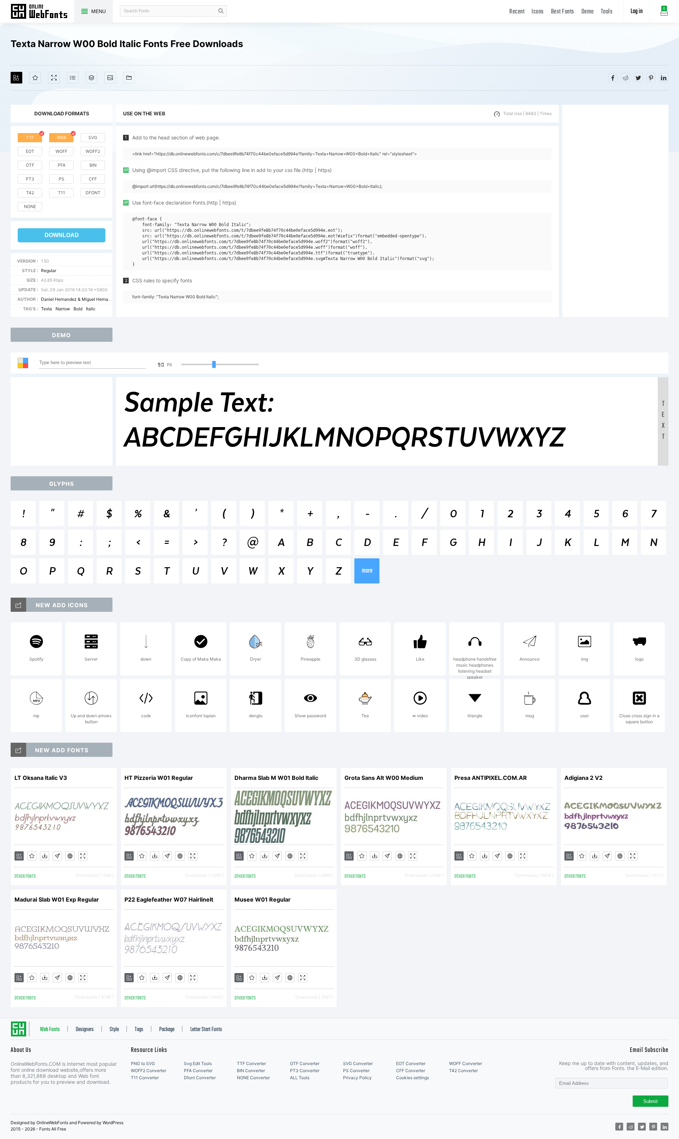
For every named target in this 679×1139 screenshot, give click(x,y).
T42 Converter (463, 1070)
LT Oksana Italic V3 (40, 777)
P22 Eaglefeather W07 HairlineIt (168, 899)
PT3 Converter (304, 1070)
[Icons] (110, 78)
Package (166, 1029)
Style (114, 1029)
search (221, 11)
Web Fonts (50, 1029)
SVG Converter (358, 1063)
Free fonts (42, 12)
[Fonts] (129, 78)
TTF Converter (251, 1063)
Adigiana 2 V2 (583, 777)
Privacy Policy (357, 1077)
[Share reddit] (625, 77)
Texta (46, 308)
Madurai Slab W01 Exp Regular (56, 899)
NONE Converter (253, 1077)
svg (92, 137)
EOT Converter (410, 1063)
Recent (516, 12)
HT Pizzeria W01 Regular (158, 777)
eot (30, 151)
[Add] (16, 78)
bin (93, 165)
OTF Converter (304, 1063)
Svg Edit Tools (198, 1063)
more (367, 571)
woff (62, 151)
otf (30, 165)
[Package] (91, 78)
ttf (30, 137)
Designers (85, 1029)
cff (93, 179)
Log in (637, 11)
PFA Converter (198, 1070)
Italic (90, 308)
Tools (607, 12)
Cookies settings (412, 1077)
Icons (538, 12)
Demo (587, 12)
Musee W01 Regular (262, 899)
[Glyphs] (73, 78)
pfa (61, 165)
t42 (30, 192)
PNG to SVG (143, 1063)
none (30, 206)
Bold (78, 308)
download (62, 235)
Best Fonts (562, 12)
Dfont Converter (200, 1077)
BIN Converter (251, 1070)
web (61, 137)
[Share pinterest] (651, 77)
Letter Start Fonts (206, 1029)
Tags (139, 1029)
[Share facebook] (612, 77)
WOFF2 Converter (148, 1070)
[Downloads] (44, 856)
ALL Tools (299, 1077)
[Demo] (54, 78)
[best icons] (18, 750)
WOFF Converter (465, 1063)
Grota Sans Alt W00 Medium (383, 777)
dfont (93, 192)
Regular (48, 270)
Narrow (63, 308)
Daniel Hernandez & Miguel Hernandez (79, 299)
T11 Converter (145, 1077)
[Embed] (70, 856)
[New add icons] (18, 605)
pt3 (30, 179)
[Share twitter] (638, 77)
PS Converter (356, 1070)
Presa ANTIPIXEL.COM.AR (490, 777)
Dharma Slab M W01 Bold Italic (276, 777)
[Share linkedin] (663, 77)
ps (61, 179)
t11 (61, 192)
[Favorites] (35, 78)
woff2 (93, 151)
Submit (650, 1101)
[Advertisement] (615, 211)
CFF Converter (410, 1070)
